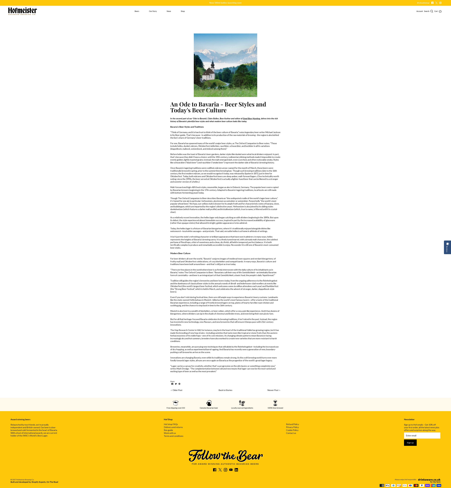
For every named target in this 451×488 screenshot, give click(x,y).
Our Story (153, 11)
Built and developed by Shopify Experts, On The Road (34, 482)
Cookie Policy (292, 430)
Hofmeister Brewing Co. (25, 480)
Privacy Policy (292, 427)
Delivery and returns (173, 427)
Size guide (168, 430)
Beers (137, 11)
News (169, 11)
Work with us (170, 433)
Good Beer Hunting (251, 118)
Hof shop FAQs (171, 424)
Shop (183, 11)
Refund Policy (292, 424)
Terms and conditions (173, 436)
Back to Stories (225, 390)
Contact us (291, 433)
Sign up (410, 442)
